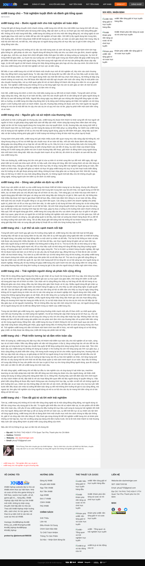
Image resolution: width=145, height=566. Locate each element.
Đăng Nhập (136, 4)
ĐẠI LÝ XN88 (45, 499)
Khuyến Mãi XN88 (57, 4)
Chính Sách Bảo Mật (48, 529)
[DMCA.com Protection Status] (118, 514)
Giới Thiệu (44, 518)
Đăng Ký (121, 4)
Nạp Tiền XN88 (75, 4)
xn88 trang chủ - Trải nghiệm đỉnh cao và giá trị (20, 463)
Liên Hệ (43, 522)
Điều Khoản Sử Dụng (49, 525)
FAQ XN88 (44, 506)
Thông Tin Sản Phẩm (49, 536)
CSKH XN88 (45, 502)
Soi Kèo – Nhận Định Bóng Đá (52, 540)
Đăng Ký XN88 (38, 4)
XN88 (25, 4)
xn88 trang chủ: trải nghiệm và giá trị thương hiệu (21, 465)
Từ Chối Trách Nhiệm (49, 532)
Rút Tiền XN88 (92, 4)
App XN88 (107, 4)
